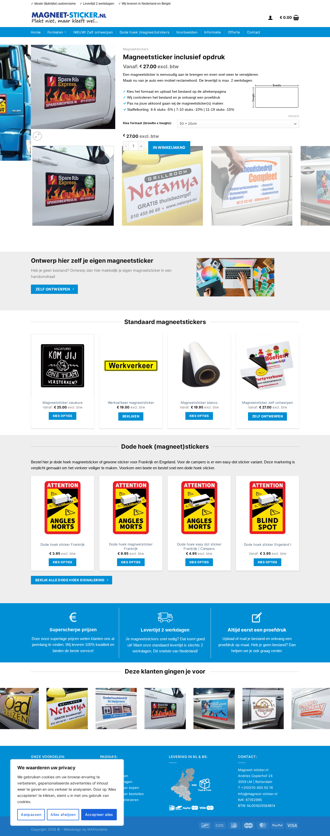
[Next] (48, 133)
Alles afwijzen (63, 814)
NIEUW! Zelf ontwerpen (93, 32)
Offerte (234, 32)
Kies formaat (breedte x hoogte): (147, 123)
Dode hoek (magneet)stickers (144, 32)
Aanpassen (31, 814)
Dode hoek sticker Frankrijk (62, 544)
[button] (270, 17)
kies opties (62, 416)
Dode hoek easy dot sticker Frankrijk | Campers (199, 546)
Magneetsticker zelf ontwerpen (267, 402)
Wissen (293, 116)
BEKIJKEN (130, 416)
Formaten (55, 32)
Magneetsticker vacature (63, 402)
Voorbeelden (186, 32)
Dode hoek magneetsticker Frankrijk (131, 546)
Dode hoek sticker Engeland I (267, 544)
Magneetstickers (135, 49)
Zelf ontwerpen (267, 416)
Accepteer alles (99, 814)
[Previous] (33, 230)
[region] (67, 792)
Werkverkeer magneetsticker (131, 402)
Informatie (212, 32)
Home (36, 32)
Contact (253, 32)
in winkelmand (169, 147)
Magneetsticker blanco (199, 402)
